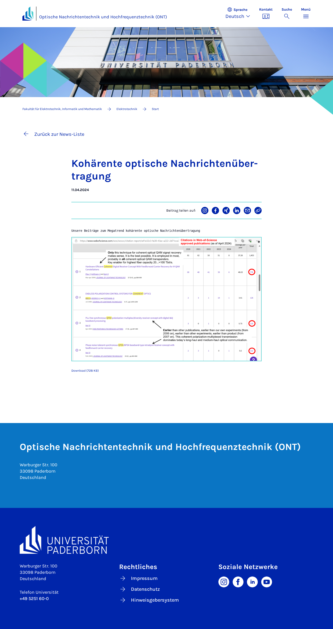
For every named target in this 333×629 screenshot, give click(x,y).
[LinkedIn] (252, 581)
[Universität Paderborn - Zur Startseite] (27, 14)
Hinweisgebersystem (155, 600)
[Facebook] (238, 581)
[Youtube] (266, 581)
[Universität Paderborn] (166, 540)
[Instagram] (223, 581)
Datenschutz (145, 589)
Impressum (144, 578)
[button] (240, 13)
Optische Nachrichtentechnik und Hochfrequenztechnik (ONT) (103, 16)
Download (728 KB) (85, 371)
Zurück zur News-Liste (59, 134)
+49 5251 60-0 (34, 598)
